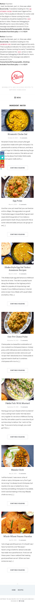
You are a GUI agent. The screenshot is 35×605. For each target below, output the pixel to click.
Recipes (20, 590)
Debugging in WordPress (17, 54)
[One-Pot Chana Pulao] (17, 323)
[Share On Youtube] (2, 166)
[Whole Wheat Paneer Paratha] (17, 522)
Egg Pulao (17, 200)
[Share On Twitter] (2, 157)
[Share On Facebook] (2, 153)
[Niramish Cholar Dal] (17, 120)
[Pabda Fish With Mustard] (17, 389)
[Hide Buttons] (1, 169)
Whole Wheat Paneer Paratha (17, 536)
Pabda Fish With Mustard (17, 403)
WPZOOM (21, 601)
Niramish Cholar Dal (17, 134)
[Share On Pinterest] (2, 162)
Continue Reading (17, 168)
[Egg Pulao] (17, 187)
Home (14, 590)
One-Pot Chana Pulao (17, 336)
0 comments (23, 138)
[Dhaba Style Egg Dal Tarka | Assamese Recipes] (17, 253)
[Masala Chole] (17, 456)
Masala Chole (17, 469)
